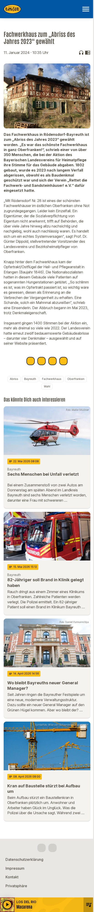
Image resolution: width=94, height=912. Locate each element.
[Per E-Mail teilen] (63, 361)
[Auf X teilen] (41, 361)
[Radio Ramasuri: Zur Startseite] (41, 9)
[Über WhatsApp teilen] (52, 361)
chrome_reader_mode (87, 52)
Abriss (14, 379)
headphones (81, 52)
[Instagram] (52, 847)
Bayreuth (30, 379)
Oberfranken (75, 379)
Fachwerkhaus (51, 379)
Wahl (47, 386)
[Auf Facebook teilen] (30, 361)
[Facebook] (41, 847)
